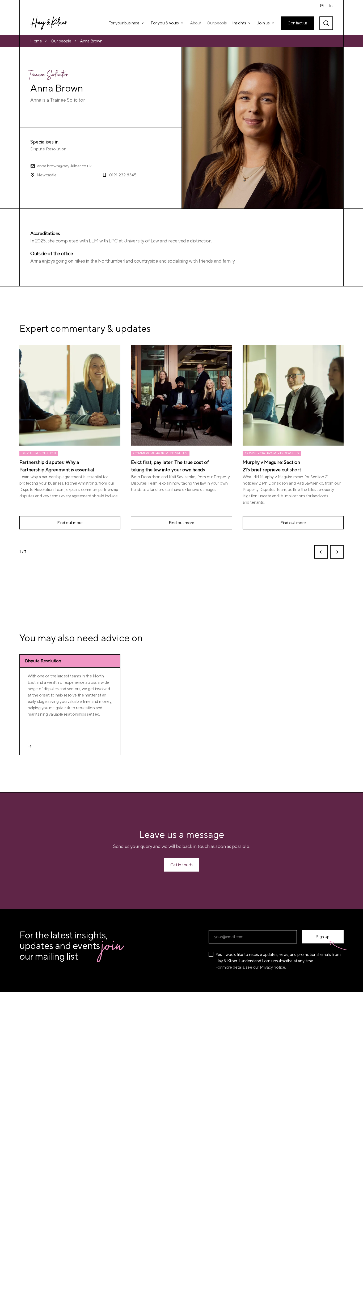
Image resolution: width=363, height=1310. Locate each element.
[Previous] (321, 552)
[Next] (337, 552)
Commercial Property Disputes (160, 453)
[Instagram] (322, 5)
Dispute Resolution (48, 149)
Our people (61, 41)
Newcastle (47, 175)
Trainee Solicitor (49, 76)
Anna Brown (91, 41)
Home (36, 41)
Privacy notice (272, 967)
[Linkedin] (331, 5)
